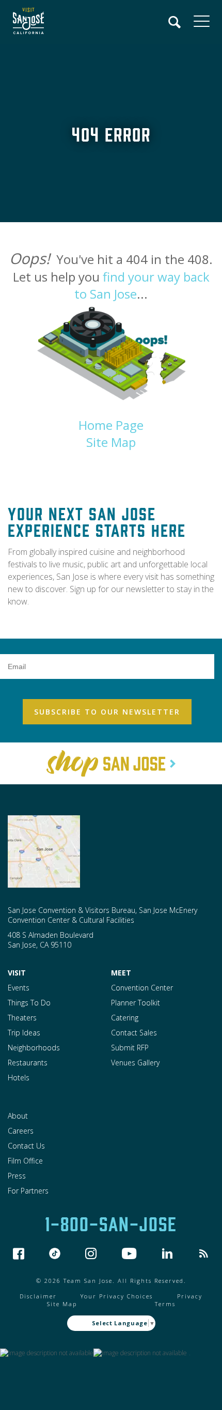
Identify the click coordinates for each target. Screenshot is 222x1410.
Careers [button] (21, 1131)
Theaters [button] (22, 1017)
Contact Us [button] (26, 1146)
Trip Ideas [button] (24, 1032)
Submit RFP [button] (130, 1047)
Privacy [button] (189, 1296)
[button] (26, 22)
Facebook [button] (18, 1253)
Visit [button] (17, 973)
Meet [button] (121, 973)
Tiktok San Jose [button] (54, 1253)
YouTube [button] (129, 1253)
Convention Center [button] (142, 988)
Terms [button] (165, 1304)
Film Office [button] (25, 1161)
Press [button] (17, 1176)
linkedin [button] (167, 1253)
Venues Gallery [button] (135, 1062)
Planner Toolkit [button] (135, 1003)
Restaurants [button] (27, 1062)
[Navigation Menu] (175, 22)
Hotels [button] (18, 1077)
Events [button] (18, 988)
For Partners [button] (28, 1191)
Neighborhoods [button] (34, 1047)
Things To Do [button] (29, 1003)
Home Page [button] (111, 424)
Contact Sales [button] (134, 1032)
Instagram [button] (91, 1253)
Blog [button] (203, 1253)
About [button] (18, 1116)
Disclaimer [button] (38, 1296)
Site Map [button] (111, 442)
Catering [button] (124, 1017)
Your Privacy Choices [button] (117, 1296)
